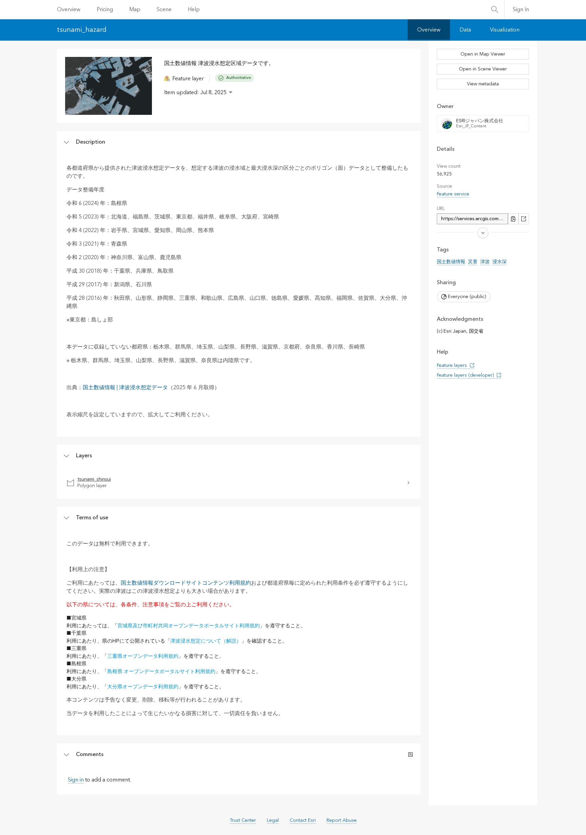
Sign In (521, 9)
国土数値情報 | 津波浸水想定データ (125, 387)
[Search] (494, 9)
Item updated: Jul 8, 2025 (195, 92)
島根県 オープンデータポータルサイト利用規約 (161, 671)
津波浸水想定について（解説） (205, 641)
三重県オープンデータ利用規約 (142, 656)
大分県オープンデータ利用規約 (142, 686)
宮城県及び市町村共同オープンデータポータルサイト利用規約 (188, 625)
